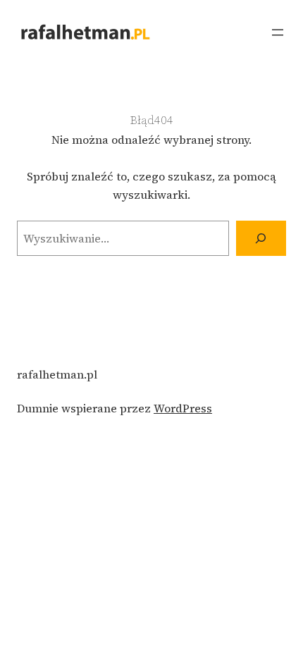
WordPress (183, 408)
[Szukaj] (261, 238)
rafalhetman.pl (57, 374)
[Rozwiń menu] (277, 32)
